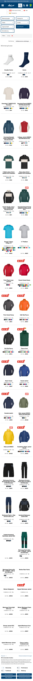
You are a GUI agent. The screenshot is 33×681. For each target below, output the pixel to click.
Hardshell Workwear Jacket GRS (24, 515)
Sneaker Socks (8, 70)
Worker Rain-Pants (24, 569)
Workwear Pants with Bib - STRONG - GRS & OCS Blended (9, 571)
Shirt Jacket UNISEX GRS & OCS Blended (24, 413)
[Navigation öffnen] (2, 5)
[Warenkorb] (30, 5)
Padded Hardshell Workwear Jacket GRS (8, 550)
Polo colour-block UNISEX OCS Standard (24, 172)
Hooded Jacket (8, 413)
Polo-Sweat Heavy (8, 315)
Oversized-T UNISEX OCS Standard (9, 104)
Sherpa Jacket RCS (8, 625)
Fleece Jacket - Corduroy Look (24, 643)
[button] (4, 656)
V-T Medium (24, 241)
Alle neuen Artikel (16, 10)
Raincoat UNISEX (8, 446)
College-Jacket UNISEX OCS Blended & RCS (24, 137)
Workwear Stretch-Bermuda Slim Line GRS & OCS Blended (8, 481)
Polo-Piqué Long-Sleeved (9, 280)
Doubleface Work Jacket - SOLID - (24, 447)
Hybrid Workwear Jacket (9, 642)
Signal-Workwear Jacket (24, 589)
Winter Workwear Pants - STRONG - (24, 608)
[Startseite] (12, 5)
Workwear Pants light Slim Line (9, 608)
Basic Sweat (8, 380)
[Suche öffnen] (24, 5)
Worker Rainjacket (9, 589)
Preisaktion (14, 13)
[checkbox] (2, 668)
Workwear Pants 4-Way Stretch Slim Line (8, 515)
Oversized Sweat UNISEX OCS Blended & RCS (24, 104)
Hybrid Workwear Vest (24, 625)
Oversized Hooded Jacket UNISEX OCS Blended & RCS (8, 138)
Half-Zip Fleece (24, 315)
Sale (26, 10)
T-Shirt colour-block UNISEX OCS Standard (8, 172)
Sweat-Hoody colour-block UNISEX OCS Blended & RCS (9, 208)
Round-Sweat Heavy (24, 280)
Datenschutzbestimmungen (25, 655)
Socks (24, 70)
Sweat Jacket (24, 380)
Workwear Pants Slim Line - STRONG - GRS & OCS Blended (24, 551)
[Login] (27, 5)
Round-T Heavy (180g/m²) (8, 242)
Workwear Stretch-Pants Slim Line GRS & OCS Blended (24, 481)
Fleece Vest (24, 348)
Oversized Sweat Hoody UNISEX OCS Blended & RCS (24, 208)
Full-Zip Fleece (8, 348)
